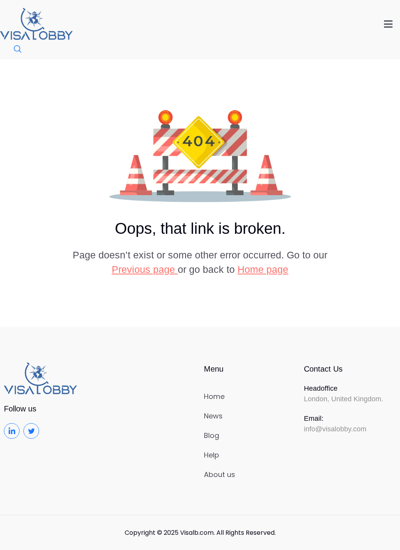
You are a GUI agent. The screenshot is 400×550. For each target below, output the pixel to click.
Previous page (145, 269)
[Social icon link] (12, 431)
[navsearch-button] (13, 49)
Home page (263, 269)
